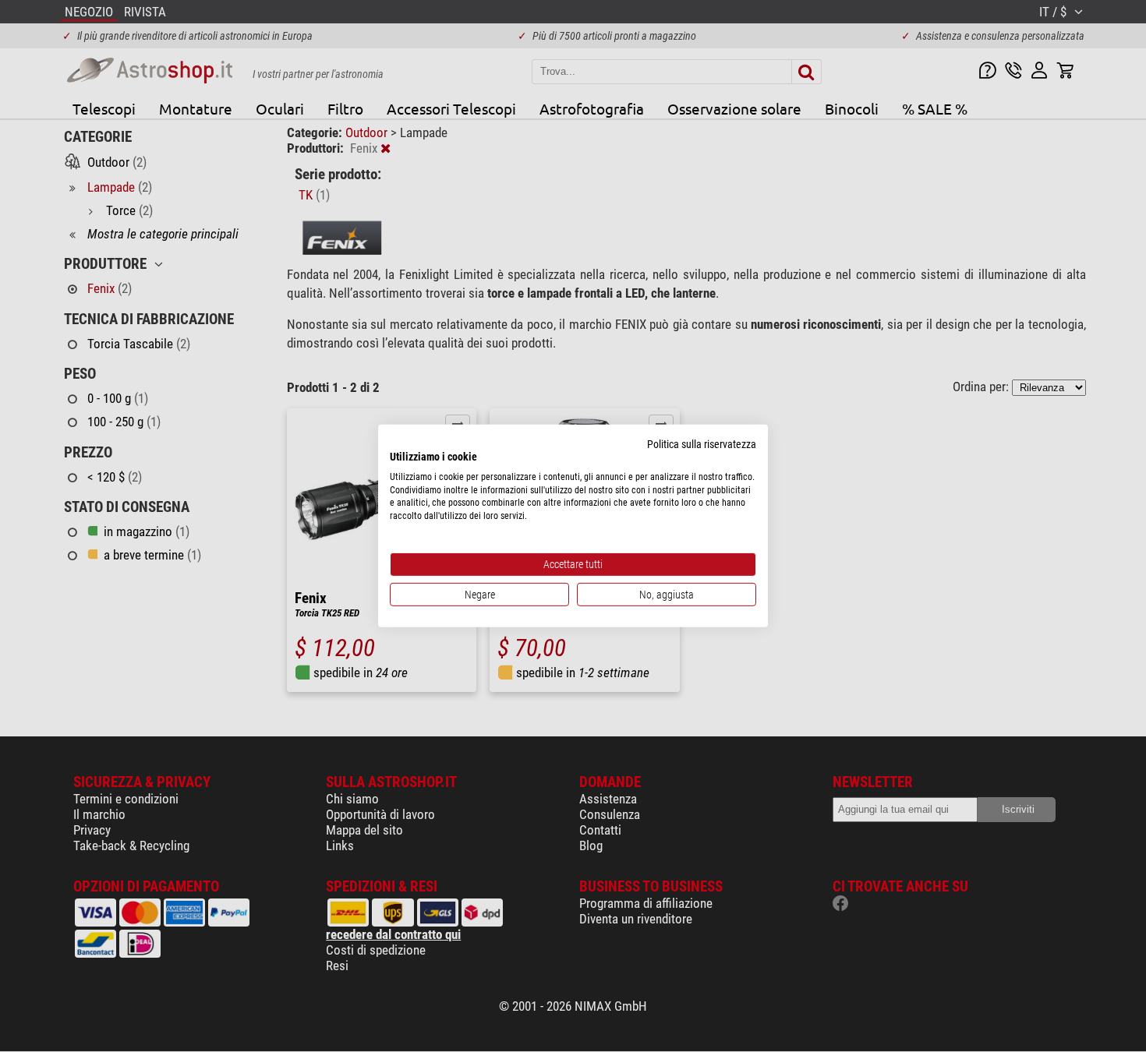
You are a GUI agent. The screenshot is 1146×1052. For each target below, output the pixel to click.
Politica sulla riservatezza (701, 444)
